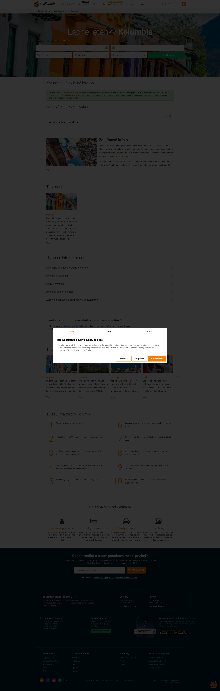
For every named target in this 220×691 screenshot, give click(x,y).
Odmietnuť (124, 359)
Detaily (110, 331)
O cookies (148, 331)
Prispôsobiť (139, 359)
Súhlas (72, 331)
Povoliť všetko (157, 359)
